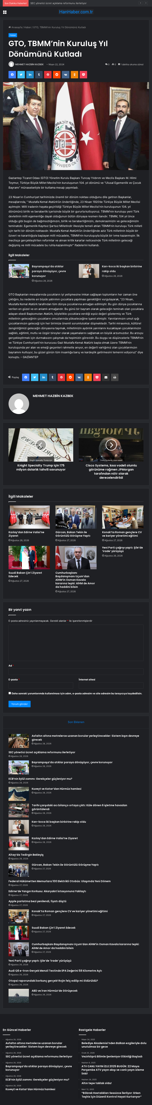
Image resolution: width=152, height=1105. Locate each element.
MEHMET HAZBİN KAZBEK (29, 64)
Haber (27, 27)
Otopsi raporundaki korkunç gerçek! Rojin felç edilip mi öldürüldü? (53, 981)
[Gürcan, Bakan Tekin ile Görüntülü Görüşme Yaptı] (76, 517)
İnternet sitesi (87, 679)
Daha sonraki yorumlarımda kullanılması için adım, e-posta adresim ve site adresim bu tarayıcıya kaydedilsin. (77, 693)
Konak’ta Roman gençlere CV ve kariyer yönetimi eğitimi (122, 534)
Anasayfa (16, 27)
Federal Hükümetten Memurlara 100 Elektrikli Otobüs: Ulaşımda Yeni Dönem (60, 881)
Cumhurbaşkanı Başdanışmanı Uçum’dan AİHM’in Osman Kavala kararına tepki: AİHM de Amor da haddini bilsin (75, 580)
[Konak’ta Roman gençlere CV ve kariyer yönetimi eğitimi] (122, 517)
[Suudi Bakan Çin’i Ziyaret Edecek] (29, 557)
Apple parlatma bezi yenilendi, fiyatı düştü (37, 901)
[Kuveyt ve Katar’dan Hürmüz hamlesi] (19, 794)
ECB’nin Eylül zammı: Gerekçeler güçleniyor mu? (40, 779)
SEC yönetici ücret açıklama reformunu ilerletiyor (42, 752)
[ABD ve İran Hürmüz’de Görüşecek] (19, 996)
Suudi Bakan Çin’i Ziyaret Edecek (25, 574)
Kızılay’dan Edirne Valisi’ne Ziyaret (26, 534)
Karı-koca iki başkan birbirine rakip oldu (59, 822)
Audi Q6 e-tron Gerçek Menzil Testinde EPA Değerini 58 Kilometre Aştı (55, 971)
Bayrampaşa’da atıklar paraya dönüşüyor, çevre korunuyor (63, 3)
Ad (11, 665)
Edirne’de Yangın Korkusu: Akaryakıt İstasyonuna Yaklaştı (47, 891)
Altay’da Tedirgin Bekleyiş (26, 855)
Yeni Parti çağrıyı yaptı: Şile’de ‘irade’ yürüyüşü (122, 549)
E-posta (14, 679)
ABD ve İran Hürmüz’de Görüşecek (54, 991)
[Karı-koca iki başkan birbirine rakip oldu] (89, 271)
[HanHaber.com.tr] (76, 11)
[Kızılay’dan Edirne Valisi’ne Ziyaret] (29, 517)
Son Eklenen (76, 722)
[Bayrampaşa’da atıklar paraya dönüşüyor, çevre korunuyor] (19, 271)
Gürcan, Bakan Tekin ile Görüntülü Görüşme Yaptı (72, 534)
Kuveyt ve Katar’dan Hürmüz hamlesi (56, 789)
